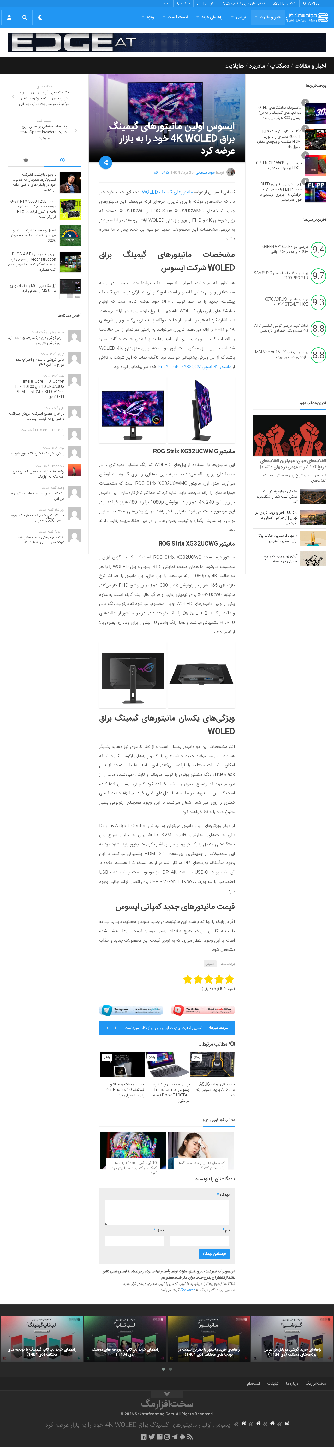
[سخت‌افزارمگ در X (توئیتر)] (151, 1437)
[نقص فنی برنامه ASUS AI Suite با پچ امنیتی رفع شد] (212, 1065)
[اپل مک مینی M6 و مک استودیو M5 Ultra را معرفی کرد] (70, 288)
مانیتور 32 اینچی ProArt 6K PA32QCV (194, 367)
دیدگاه (223, 1195)
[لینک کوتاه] (156, 173)
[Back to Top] (167, 1394)
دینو (167, 4)
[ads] (167, 42)
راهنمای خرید (211, 17)
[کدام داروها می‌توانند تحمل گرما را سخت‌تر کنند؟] (201, 1150)
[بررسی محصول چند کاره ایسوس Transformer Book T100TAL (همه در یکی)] (167, 1065)
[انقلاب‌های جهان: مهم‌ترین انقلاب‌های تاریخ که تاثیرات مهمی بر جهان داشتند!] (289, 435)
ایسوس (210, 963)
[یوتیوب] (203, 1010)
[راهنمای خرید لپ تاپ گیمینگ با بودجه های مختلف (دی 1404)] (42, 1339)
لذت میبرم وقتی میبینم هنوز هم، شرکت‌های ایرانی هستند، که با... (41, 540)
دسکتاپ (279, 66)
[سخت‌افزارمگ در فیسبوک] (159, 1437)
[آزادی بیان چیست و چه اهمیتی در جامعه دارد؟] (313, 558)
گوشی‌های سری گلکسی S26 (244, 4)
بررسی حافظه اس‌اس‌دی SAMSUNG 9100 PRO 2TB (281, 276)
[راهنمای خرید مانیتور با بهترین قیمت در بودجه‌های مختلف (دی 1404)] (209, 1339)
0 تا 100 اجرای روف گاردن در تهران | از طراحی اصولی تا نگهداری (276, 518)
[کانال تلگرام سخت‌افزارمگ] (174, 1437)
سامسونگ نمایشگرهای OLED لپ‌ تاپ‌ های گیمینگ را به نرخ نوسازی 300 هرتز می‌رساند (280, 113)
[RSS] (190, 1437)
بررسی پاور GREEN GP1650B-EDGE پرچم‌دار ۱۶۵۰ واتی (279, 166)
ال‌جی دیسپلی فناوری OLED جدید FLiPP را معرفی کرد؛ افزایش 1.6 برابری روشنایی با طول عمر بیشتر (281, 192)
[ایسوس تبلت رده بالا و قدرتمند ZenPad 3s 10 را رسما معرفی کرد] (122, 1065)
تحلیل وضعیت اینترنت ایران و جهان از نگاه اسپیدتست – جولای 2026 (32, 235)
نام (226, 1230)
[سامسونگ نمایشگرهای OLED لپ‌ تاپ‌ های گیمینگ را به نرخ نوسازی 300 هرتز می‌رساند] (315, 113)
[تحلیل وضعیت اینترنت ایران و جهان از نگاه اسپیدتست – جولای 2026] (70, 235)
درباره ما (292, 1383)
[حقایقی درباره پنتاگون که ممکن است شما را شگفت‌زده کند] (313, 496)
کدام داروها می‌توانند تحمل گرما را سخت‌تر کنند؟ (201, 1165)
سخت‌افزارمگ (316, 1383)
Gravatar (187, 1290)
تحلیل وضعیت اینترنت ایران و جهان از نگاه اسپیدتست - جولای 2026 (163, 1030)
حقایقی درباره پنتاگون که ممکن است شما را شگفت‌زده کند (276, 496)
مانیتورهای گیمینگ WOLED (166, 192)
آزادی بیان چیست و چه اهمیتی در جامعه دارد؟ (280, 558)
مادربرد (257, 66)
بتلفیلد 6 (183, 4)
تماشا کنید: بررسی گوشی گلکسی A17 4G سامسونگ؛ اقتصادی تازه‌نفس (281, 328)
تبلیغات (273, 1383)
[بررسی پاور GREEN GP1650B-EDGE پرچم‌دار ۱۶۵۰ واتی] (315, 165)
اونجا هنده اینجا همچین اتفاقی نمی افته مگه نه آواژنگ (38, 474)
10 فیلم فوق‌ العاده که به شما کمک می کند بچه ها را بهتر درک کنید (134, 1168)
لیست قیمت (178, 17)
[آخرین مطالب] (62, 161)
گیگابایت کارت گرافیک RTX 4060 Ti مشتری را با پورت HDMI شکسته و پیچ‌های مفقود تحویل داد (279, 139)
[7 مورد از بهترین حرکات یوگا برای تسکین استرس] (313, 538)
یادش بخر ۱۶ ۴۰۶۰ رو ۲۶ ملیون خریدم (37, 454)
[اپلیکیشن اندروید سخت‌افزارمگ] (182, 1437)
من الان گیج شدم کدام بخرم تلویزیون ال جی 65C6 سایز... (37, 518)
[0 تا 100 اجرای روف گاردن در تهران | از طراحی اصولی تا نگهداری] (313, 517)
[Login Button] (9, 17)
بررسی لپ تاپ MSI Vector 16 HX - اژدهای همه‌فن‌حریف (281, 355)
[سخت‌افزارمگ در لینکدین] (143, 1437)
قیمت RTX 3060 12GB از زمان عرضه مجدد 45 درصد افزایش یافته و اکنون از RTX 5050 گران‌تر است (32, 209)
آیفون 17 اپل (206, 4)
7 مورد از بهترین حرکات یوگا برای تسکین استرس (277, 538)
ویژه (150, 17)
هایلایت (234, 66)
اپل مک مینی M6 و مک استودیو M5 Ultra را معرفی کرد (33, 288)
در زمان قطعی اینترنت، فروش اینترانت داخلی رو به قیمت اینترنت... (36, 416)
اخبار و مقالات (270, 17)
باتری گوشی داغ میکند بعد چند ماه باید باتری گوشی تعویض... (36, 340)
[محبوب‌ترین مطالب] (26, 161)
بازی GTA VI (312, 4)
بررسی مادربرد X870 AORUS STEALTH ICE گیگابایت (286, 302)
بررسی (241, 17)
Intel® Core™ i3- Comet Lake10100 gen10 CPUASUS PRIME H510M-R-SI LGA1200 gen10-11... (39, 389)
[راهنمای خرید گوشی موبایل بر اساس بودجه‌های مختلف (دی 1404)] (292, 1339)
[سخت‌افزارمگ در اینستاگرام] (167, 1437)
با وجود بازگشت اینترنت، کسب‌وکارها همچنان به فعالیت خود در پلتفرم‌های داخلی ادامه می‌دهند (34, 182)
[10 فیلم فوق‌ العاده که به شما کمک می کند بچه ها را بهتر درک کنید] (133, 1150)
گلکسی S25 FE (284, 4)
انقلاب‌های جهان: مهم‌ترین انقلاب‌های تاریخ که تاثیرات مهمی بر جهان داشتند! (293, 464)
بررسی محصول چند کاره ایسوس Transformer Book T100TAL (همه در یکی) (171, 1092)
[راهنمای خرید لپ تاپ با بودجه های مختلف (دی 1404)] (125, 1339)
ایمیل (159, 1230)
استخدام (253, 1383)
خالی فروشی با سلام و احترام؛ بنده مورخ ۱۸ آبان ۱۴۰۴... (40, 362)
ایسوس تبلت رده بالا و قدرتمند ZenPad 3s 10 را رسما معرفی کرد (125, 1090)
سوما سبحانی (205, 173)
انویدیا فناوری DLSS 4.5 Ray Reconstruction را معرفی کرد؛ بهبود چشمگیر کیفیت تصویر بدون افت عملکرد (32, 262)
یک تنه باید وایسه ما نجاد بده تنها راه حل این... (37, 496)
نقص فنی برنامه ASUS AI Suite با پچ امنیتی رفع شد (215, 1090)
